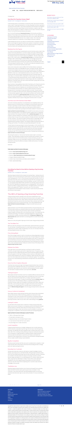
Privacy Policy (34, 405)
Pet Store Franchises (51, 50)
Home (9, 391)
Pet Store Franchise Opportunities (54, 49)
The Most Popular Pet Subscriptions (52, 23)
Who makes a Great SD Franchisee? (45, 395)
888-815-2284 (58, 3)
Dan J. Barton (25, 20)
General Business (51, 43)
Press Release (50, 52)
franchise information (51, 38)
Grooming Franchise (51, 44)
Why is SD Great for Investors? (44, 391)
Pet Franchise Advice (51, 47)
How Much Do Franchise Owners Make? (19, 19)
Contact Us (10, 398)
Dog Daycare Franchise (52, 37)
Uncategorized (18, 20)
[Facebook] (60, 406)
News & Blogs (11, 395)
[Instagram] (63, 406)
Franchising (49, 40)
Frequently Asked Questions (53, 41)
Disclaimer (10, 400)
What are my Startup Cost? (43, 392)
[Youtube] (61, 406)
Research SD (10, 392)
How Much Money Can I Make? (44, 394)
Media (9, 397)
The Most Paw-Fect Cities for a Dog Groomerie (54, 29)
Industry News (50, 46)
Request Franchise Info (13, 394)
